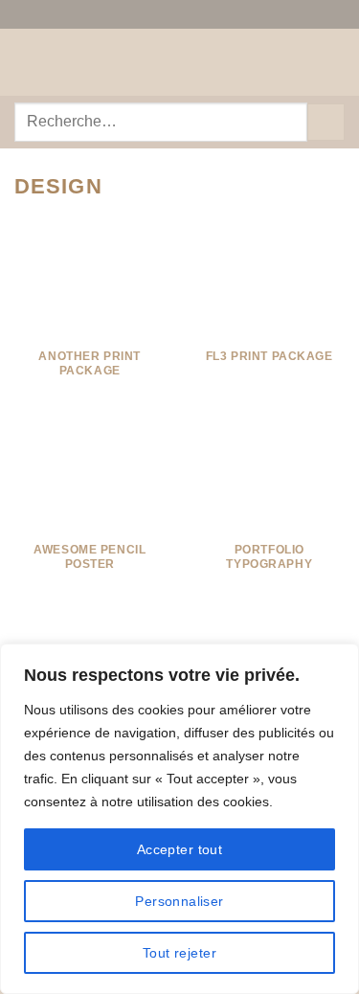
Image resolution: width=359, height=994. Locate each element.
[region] (179, 819)
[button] (25, 61)
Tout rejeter (179, 952)
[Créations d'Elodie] (180, 62)
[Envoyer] (326, 122)
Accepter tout (179, 849)
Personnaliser (179, 901)
